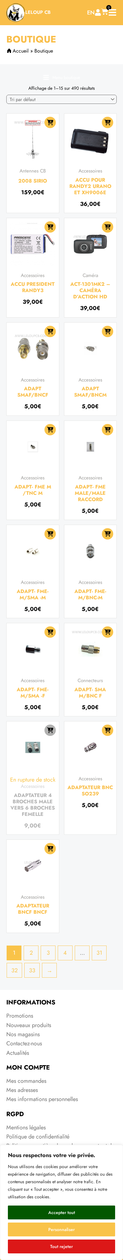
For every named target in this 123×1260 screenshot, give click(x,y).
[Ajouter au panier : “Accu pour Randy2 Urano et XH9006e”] (107, 122)
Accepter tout (61, 1212)
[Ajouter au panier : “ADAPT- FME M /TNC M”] (50, 429)
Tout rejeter (61, 1246)
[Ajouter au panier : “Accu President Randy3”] (50, 227)
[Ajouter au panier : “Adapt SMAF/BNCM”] (107, 331)
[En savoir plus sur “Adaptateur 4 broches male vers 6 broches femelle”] (50, 730)
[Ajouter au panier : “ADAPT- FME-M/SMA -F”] (50, 632)
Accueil (21, 50)
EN (91, 12)
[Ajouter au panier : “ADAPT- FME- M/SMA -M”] (50, 534)
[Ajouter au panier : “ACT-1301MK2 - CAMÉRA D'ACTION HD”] (107, 227)
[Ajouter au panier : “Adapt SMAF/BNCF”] (50, 331)
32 (14, 970)
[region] (61, 1202)
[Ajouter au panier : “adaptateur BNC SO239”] (107, 730)
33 (32, 970)
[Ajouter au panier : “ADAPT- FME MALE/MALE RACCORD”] (107, 429)
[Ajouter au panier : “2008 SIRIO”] (50, 122)
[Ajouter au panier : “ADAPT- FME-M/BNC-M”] (107, 534)
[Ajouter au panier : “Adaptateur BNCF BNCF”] (50, 848)
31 (99, 953)
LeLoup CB (37, 12)
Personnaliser (61, 1229)
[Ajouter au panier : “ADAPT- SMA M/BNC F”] (107, 632)
